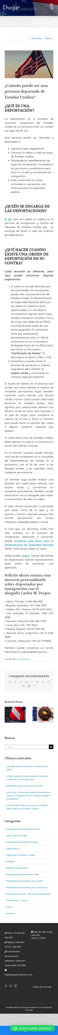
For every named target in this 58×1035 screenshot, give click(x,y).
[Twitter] (10, 986)
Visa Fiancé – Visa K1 (17, 900)
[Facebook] (6, 986)
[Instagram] (15, 986)
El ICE (8, 219)
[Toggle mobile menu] (51, 4)
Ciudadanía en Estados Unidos (22, 842)
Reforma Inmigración (17, 868)
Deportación (24, 659)
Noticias (10, 861)
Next (48, 38)
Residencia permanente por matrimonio (27, 887)
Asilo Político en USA (16, 835)
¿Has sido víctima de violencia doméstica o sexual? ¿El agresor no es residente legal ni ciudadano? (28, 795)
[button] (7, 714)
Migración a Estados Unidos (20, 855)
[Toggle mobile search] (51, 8)
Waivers (10, 913)
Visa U (9, 907)
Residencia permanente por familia (24, 785)
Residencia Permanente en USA (22, 874)
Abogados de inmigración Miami (23, 829)
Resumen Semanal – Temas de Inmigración (28, 894)
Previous (36, 38)
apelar (26, 555)
